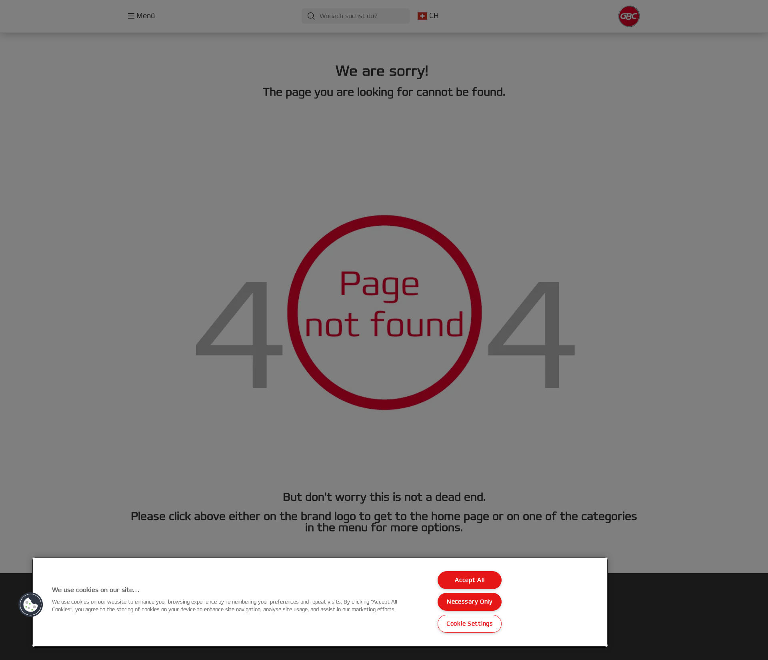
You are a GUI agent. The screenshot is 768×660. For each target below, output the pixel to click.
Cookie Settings (469, 624)
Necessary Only (470, 602)
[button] (31, 605)
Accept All (469, 580)
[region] (320, 602)
